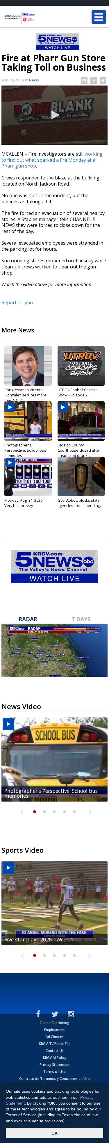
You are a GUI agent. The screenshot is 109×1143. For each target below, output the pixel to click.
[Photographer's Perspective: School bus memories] (28, 421)
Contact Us (55, 1050)
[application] (54, 115)
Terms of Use (54, 1071)
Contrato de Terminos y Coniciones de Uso (54, 1078)
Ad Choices (55, 1036)
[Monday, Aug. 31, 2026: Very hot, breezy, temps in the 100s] (28, 476)
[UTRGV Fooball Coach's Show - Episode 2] (81, 366)
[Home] (39, 17)
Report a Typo (17, 302)
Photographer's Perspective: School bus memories (25, 450)
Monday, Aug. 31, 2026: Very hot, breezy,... (23, 503)
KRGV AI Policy (54, 1057)
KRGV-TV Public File (54, 1043)
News (34, 80)
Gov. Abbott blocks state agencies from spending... (80, 503)
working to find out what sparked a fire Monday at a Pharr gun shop (52, 160)
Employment (54, 1029)
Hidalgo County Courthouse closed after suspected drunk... (79, 450)
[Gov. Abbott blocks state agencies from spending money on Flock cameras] (81, 476)
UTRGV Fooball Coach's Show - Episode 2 (78, 392)
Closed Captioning (54, 1022)
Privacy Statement (55, 1064)
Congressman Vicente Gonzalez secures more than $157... (25, 395)
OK (54, 1133)
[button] (54, 114)
